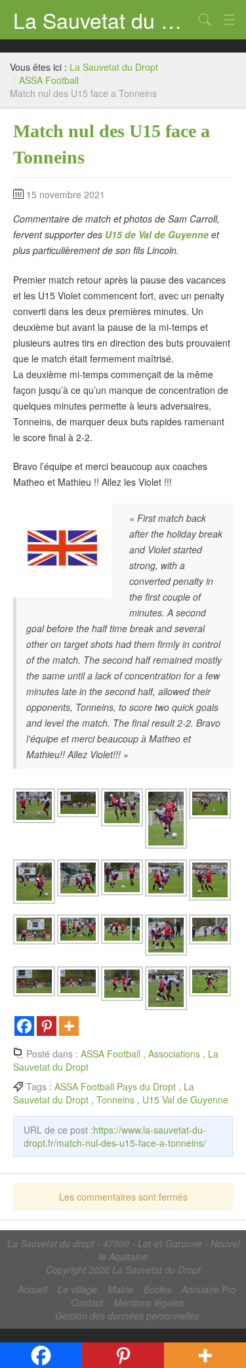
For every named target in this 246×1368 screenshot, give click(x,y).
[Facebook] (24, 1026)
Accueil (32, 1289)
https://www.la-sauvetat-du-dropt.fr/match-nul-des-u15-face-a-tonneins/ (115, 1136)
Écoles (157, 1289)
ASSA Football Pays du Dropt (115, 1086)
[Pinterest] (46, 1026)
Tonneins (115, 1099)
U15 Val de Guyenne (185, 1099)
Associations (174, 1053)
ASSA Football (49, 80)
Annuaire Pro (209, 1289)
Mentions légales (148, 1302)
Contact (87, 1302)
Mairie (120, 1289)
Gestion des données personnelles (127, 1315)
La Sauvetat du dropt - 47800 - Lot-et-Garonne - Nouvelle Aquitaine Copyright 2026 (123, 1256)
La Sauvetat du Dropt (103, 20)
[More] (69, 1026)
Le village (77, 1289)
